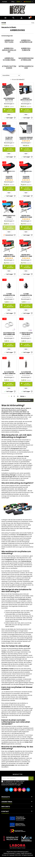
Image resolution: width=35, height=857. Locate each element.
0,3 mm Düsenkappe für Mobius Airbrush (9, 295)
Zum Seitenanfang (25, 400)
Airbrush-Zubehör (26, 49)
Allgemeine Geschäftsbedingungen (17, 851)
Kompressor (15, 448)
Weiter (23, 396)
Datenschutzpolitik (9, 853)
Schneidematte (23, 599)
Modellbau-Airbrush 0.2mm (26, 255)
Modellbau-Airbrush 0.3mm (9, 255)
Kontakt (4, 1)
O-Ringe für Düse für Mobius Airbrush (26, 334)
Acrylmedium (6, 707)
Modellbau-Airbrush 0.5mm (26, 216)
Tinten (3, 652)
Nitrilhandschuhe (26, 67)
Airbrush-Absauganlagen (9, 50)
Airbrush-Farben (23, 456)
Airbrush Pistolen (9, 41)
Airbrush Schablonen (9, 59)
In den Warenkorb (8, 110)
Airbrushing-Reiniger (8, 475)
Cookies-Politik (19, 853)
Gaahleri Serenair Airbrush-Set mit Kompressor (26, 138)
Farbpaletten (9, 559)
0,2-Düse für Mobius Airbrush (9, 373)
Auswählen (11, 75)
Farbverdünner (26, 561)
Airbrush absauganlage (26, 99)
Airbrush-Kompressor (26, 41)
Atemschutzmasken (9, 67)
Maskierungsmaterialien (26, 59)
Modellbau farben (7, 669)
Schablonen (23, 535)
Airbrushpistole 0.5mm (9, 216)
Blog (13, 1)
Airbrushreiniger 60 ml (9, 477)
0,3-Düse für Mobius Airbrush (26, 373)
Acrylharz (25, 699)
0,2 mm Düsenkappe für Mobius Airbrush (26, 295)
